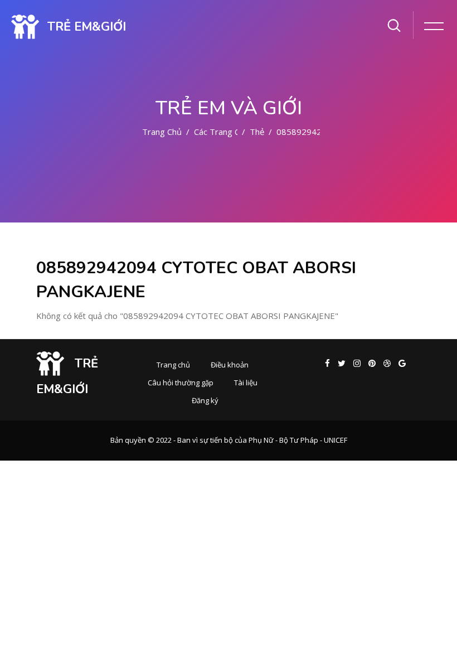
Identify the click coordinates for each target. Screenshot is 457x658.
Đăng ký (205, 400)
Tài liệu (245, 383)
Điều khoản (230, 365)
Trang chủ (162, 131)
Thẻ (257, 131)
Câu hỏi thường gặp (180, 383)
